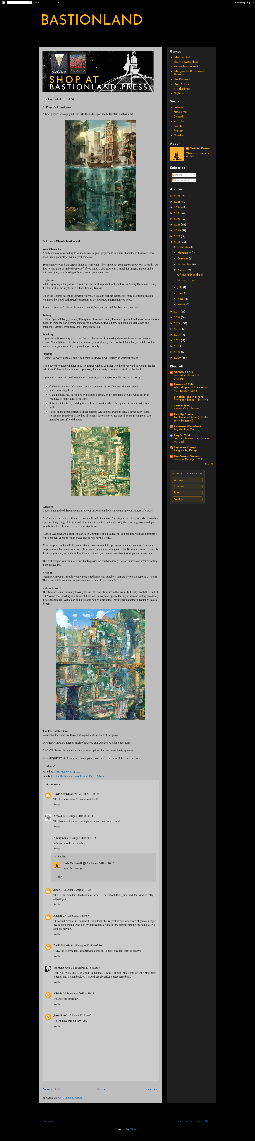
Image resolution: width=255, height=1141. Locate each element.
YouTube (178, 121)
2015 (177, 323)
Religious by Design (185, 450)
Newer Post (51, 1088)
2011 (177, 346)
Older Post (151, 1088)
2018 (177, 242)
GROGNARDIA (184, 372)
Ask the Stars (181, 89)
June (180, 293)
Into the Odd (181, 57)
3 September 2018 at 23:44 (86, 967)
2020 (178, 230)
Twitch (177, 126)
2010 (177, 352)
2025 (177, 202)
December (184, 247)
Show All (209, 464)
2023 (177, 213)
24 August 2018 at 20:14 (79, 816)
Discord (178, 116)
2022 (177, 219)
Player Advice (96, 776)
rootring (177, 473)
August (182, 270)
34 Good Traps (186, 280)
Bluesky (178, 135)
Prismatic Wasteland (187, 426)
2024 (177, 207)
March (181, 304)
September (184, 264)
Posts (178, 174)
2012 (177, 340)
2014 (177, 329)
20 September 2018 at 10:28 (78, 993)
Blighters (179, 93)
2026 (177, 196)
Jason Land (60, 1015)
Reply (56, 804)
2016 (177, 317)
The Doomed (181, 79)
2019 (177, 236)
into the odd (81, 776)
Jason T (58, 890)
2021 (177, 224)
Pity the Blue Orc (184, 429)
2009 (178, 358)
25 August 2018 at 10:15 (100, 863)
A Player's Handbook (190, 275)
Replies (62, 856)
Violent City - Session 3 (188, 408)
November (184, 252)
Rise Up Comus (183, 414)
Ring (177, 492)
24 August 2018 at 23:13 (82, 838)
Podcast (178, 130)
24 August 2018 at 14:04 (88, 794)
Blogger (135, 1129)
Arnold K (59, 816)
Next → (179, 499)
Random (179, 486)
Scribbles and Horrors (188, 397)
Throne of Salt (183, 384)
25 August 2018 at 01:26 (77, 889)
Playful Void (182, 435)
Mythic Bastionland (185, 66)
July (180, 287)
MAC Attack (181, 84)
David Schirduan (63, 794)
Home (101, 1088)
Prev (178, 1121)
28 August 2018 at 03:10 (88, 945)
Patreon (178, 107)
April (180, 299)
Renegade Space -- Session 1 (191, 400)
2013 (177, 334)
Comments (181, 180)
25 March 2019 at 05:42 (81, 1015)
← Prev (178, 480)
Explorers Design (185, 447)
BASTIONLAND (92, 21)
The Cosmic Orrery (186, 456)
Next (208, 1121)
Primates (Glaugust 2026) (189, 459)
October (183, 258)
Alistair (57, 915)
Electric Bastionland (62, 776)
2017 (177, 311)
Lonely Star (181, 405)
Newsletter (180, 112)
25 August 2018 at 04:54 (76, 915)
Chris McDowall (72, 863)
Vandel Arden (61, 967)
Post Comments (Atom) (70, 1097)
